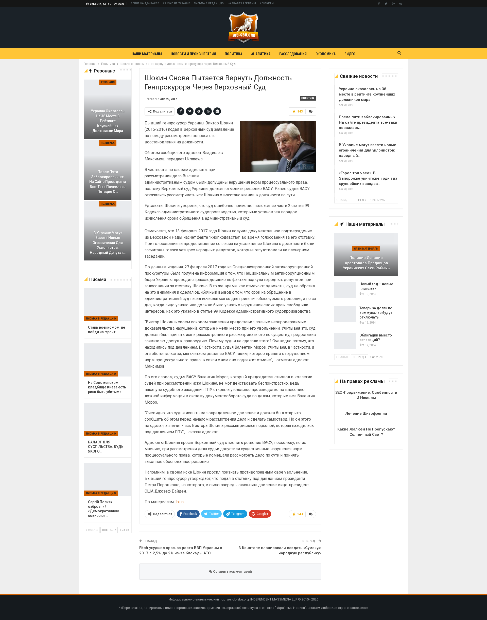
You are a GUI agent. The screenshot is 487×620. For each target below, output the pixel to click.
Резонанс (108, 82)
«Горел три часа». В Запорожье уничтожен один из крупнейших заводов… (368, 178)
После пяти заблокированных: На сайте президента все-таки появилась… (368, 122)
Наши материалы (147, 54)
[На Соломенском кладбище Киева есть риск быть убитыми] (107, 360)
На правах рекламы (242, 3)
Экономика (326, 54)
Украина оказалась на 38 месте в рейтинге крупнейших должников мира (367, 94)
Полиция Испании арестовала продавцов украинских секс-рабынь (366, 262)
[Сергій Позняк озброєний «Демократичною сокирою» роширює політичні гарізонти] (107, 479)
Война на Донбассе (145, 3)
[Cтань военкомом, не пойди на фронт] (107, 304)
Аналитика (260, 54)
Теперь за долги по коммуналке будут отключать (375, 312)
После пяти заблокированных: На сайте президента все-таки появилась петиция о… (107, 182)
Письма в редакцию (209, 3)
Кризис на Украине (176, 3)
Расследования (293, 54)
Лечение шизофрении (366, 413)
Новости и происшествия (193, 54)
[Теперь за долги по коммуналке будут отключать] (345, 314)
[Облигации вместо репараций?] (345, 341)
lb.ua (180, 501)
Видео (349, 54)
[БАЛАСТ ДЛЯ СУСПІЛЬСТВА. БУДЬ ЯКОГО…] (107, 419)
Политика (233, 54)
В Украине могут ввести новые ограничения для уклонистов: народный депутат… (108, 243)
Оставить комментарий (232, 571)
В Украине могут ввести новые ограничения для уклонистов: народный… (367, 150)
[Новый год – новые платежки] (345, 290)
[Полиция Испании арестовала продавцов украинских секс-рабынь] (366, 254)
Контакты (267, 3)
